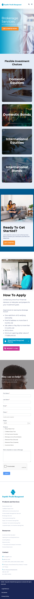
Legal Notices (5, 588)
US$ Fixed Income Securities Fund (10, 511)
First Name (6, 393)
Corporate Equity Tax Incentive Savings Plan (13, 525)
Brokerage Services (7, 515)
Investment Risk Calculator (8, 535)
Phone (5, 412)
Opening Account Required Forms (10, 537)
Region (5, 420)
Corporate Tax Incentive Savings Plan (11, 523)
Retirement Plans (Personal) (11, 439)
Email (5, 406)
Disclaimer (4, 592)
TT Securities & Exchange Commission (11, 544)
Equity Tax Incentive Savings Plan (10, 520)
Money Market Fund (9, 428)
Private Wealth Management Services (11, 513)
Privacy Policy (5, 596)
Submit (6, 473)
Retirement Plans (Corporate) (11, 442)
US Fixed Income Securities (11, 434)
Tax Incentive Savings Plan (8, 518)
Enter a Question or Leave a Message (13, 449)
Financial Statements (7, 547)
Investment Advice (9, 445)
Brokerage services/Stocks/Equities (13, 437)
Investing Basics (6, 539)
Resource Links (6, 542)
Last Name (6, 399)
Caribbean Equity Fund (10, 431)
